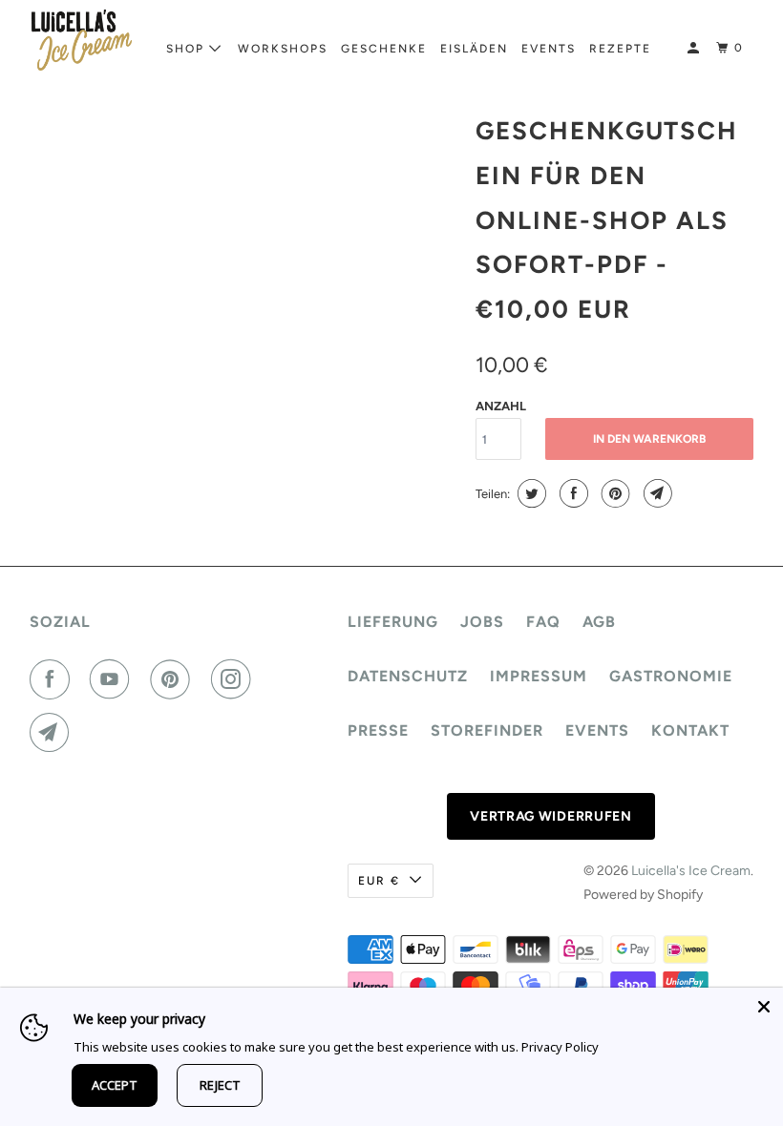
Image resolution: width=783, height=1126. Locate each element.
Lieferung (393, 622)
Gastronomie (670, 676)
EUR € (379, 880)
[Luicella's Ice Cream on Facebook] (53, 679)
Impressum (538, 676)
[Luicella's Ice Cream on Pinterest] (174, 679)
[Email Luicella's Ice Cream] (53, 733)
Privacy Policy (560, 1046)
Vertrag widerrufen (551, 816)
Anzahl (501, 406)
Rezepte (620, 48)
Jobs (482, 622)
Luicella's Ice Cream (691, 871)
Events (548, 48)
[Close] (763, 1006)
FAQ (543, 622)
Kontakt (690, 730)
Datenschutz (408, 676)
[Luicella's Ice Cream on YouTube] (114, 679)
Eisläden (474, 48)
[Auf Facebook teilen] (571, 493)
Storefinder (487, 730)
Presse (378, 730)
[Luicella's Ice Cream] (82, 40)
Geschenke (384, 48)
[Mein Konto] (695, 48)
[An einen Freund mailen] (655, 493)
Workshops (283, 48)
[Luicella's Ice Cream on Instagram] (235, 679)
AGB (599, 622)
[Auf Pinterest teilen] (613, 493)
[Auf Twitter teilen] (529, 493)
